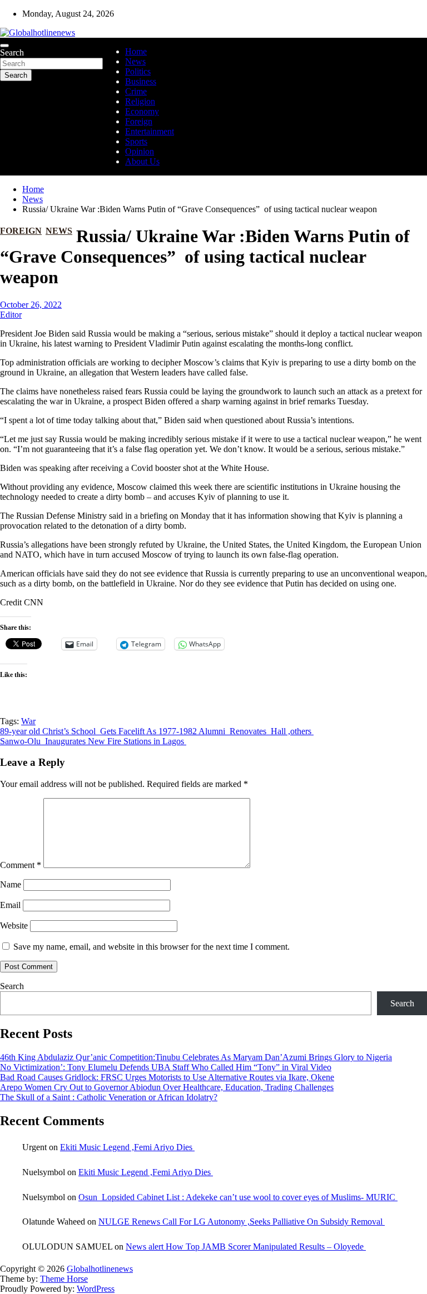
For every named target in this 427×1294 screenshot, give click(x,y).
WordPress (96, 1288)
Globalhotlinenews (100, 1268)
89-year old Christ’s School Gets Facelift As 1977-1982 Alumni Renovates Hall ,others (157, 731)
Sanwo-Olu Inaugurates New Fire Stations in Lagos (93, 741)
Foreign (138, 121)
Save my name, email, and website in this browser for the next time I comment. (151, 946)
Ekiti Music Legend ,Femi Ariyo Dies (127, 1147)
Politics (138, 71)
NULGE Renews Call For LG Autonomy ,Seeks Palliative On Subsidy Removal (241, 1221)
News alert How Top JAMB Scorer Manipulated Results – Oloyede (246, 1246)
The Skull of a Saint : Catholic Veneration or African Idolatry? (108, 1097)
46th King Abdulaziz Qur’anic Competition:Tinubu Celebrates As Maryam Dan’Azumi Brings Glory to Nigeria (196, 1057)
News (135, 61)
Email (10, 905)
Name (10, 884)
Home (136, 51)
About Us (142, 161)
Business (140, 81)
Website (14, 925)
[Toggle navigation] (4, 45)
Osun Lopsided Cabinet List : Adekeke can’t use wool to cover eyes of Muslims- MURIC (238, 1197)
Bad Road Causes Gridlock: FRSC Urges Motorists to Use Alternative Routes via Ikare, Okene (167, 1077)
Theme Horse (64, 1278)
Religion (140, 101)
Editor (11, 314)
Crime (136, 91)
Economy (142, 111)
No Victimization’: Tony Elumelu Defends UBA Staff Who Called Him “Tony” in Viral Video (165, 1067)
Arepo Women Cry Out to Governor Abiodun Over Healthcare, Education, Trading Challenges (167, 1087)
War (28, 721)
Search (12, 52)
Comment (20, 865)
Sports (136, 141)
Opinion (139, 151)
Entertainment (149, 131)
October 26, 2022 (31, 304)
